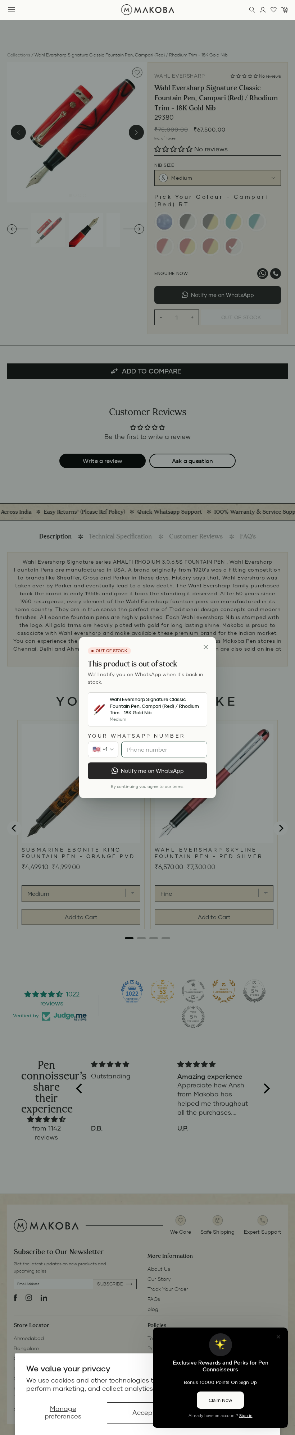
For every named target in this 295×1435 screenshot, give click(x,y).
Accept (143, 1413)
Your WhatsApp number (136, 736)
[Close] (206, 647)
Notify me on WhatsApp (152, 770)
